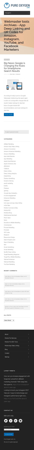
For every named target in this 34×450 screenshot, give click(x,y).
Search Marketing (9, 242)
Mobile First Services (10, 338)
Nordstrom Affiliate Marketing (12, 222)
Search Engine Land (9, 239)
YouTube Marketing (9, 264)
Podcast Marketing (9, 227)
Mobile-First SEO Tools (11, 342)
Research (6, 235)
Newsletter (9, 427)
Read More (8, 114)
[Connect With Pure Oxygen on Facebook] (10, 420)
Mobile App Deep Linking (12, 345)
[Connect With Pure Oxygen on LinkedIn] (20, 420)
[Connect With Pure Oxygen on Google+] (15, 420)
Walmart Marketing (9, 262)
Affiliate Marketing (9, 144)
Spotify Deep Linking (10, 252)
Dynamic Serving (8, 181)
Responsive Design (9, 237)
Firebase (6, 188)
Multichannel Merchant (10, 215)
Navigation (8, 13)
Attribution (7, 166)
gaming (6, 190)
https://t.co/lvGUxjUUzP (21, 384)
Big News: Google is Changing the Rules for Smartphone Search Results (14, 67)
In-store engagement (10, 195)
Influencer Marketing (9, 198)
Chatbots (6, 168)
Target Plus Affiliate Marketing (12, 257)
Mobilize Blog (8, 212)
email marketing (8, 183)
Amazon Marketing (9, 154)
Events (6, 185)
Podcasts (6, 230)
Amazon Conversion (9, 149)
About (6, 334)
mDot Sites (7, 205)
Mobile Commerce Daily (11, 208)
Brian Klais (12, 74)
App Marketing (8, 158)
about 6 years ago (10, 387)
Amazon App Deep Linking (11, 146)
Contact (7, 353)
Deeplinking (7, 176)
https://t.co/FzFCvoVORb (12, 398)
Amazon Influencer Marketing (12, 151)
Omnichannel (7, 225)
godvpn (6, 306)
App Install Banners (9, 156)
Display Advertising (9, 178)
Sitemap (7, 357)
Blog (6, 349)
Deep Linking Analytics (10, 173)
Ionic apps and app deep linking (13, 203)
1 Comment (17, 74)
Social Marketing (8, 249)
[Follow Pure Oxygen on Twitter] (6, 420)
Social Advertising (9, 247)
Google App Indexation (10, 193)
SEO (5, 244)
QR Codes (7, 232)
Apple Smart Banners (10, 161)
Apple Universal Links (10, 163)
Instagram (6, 200)
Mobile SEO (6, 59)
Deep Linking (7, 171)
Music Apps (7, 217)
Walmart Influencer (9, 259)
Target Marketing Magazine (11, 254)
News (5, 220)
